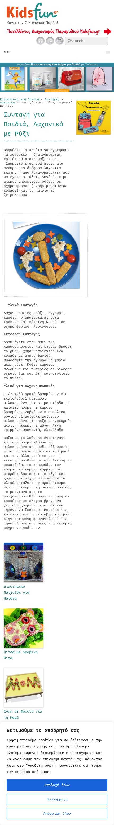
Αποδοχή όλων (57, 785)
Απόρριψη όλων (57, 814)
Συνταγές (52, 99)
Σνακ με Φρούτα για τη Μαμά (23, 714)
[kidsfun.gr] (32, 24)
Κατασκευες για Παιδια (19, 99)
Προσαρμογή (57, 799)
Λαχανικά (7, 102)
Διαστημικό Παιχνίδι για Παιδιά (16, 592)
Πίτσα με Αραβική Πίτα (21, 655)
